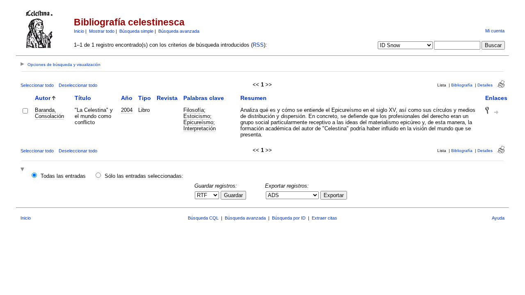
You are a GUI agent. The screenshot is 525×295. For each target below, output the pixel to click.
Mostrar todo (101, 31)
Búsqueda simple (136, 31)
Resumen (253, 98)
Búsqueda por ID (289, 218)
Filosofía (193, 110)
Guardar (233, 195)
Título (83, 98)
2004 (126, 110)
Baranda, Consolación (49, 113)
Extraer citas (324, 218)
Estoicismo (196, 116)
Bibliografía (461, 85)
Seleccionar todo (37, 85)
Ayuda (498, 218)
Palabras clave (203, 98)
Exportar (334, 195)
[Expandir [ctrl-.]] (23, 170)
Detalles (485, 85)
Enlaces (496, 98)
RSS (258, 45)
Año (126, 98)
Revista (167, 98)
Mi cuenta (494, 30)
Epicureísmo (198, 122)
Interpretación (199, 128)
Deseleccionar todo (78, 85)
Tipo (144, 98)
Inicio (79, 31)
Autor (42, 98)
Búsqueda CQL (203, 218)
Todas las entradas (63, 176)
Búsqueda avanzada (178, 31)
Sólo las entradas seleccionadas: (144, 176)
